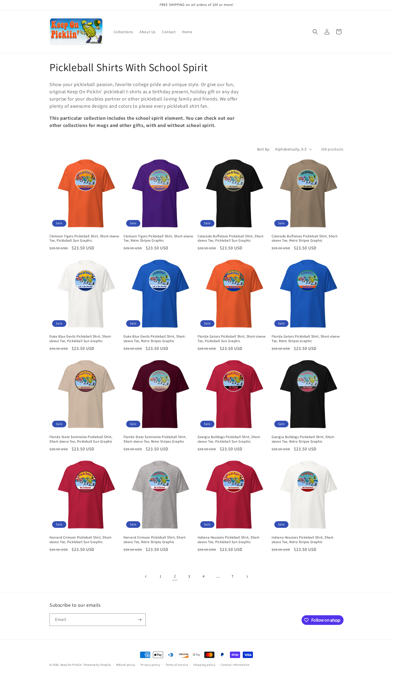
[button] (315, 32)
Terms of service (176, 665)
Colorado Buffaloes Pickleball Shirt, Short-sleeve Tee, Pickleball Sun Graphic (231, 238)
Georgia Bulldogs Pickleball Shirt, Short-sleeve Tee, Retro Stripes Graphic (303, 439)
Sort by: (263, 149)
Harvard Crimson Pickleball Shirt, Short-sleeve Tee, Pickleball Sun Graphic (80, 539)
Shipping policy (204, 665)
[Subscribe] (139, 619)
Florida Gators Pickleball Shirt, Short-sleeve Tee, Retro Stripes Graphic (306, 338)
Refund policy (125, 665)
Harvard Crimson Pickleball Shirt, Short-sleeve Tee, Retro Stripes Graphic (155, 539)
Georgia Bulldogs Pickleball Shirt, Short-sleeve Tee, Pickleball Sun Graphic (229, 439)
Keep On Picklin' (71, 665)
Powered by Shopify (97, 665)
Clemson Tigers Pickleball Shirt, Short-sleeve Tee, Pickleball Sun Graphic (84, 238)
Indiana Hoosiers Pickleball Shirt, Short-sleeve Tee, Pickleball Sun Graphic (229, 539)
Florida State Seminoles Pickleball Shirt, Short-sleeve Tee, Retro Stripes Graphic (155, 439)
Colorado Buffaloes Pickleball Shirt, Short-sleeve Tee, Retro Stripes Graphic (305, 238)
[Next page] (247, 576)
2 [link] (175, 576)
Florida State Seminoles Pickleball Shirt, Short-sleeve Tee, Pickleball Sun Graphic (81, 439)
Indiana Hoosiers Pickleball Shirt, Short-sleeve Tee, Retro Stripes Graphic (303, 539)
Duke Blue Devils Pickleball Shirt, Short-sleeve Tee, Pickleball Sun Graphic (80, 338)
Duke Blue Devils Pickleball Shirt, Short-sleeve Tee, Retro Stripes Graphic (155, 338)
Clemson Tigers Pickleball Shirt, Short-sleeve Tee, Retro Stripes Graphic (158, 238)
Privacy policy (150, 665)
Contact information (235, 665)
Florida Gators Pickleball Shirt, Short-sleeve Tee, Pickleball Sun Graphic (232, 338)
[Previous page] (146, 576)
